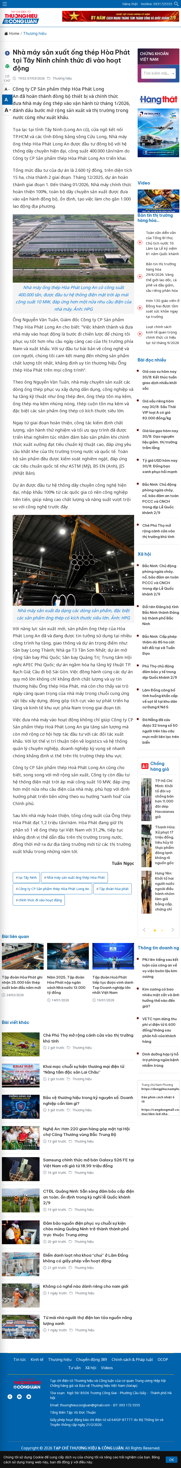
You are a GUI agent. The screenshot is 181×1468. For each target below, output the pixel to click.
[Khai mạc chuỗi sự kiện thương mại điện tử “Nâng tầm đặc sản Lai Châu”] (21, 1076)
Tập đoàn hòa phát (114, 888)
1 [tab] (154, 930)
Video (144, 183)
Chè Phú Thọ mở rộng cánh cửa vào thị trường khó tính (158, 531)
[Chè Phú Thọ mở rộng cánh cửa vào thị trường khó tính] (21, 1044)
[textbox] (158, 73)
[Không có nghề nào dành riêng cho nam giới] (21, 1295)
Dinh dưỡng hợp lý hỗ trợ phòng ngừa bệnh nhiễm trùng (160, 1060)
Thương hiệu (34, 33)
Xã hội (144, 554)
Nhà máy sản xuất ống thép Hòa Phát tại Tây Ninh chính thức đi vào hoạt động (71, 60)
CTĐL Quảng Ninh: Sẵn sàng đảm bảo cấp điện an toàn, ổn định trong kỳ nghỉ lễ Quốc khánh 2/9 (88, 1197)
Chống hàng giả (159, 766)
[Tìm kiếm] (176, 4)
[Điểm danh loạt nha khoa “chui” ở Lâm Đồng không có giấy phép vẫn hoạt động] (21, 1264)
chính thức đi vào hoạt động (40, 900)
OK (171, 1460)
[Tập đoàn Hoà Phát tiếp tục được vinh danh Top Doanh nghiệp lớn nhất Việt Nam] (113, 956)
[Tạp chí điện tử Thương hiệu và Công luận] (27, 1384)
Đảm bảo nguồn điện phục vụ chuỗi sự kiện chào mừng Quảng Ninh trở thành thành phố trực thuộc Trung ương (86, 1229)
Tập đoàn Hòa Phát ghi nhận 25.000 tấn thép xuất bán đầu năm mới (22, 982)
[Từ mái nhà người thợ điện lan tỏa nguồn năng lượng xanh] (21, 1327)
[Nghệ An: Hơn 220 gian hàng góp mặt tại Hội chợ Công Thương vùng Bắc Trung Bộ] (21, 1138)
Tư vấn (74, 1367)
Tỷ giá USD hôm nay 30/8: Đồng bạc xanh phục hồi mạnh (159, 466)
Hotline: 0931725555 (156, 4)
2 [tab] (162, 930)
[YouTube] (19, 1396)
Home (13, 33)
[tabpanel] (158, 847)
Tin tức (19, 1359)
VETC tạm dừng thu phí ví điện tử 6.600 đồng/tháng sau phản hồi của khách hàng (159, 1030)
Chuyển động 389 (91, 1359)
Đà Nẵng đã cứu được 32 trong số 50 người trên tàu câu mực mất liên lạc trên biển (160, 731)
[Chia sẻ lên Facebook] (7, 53)
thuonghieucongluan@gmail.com (85, 1405)
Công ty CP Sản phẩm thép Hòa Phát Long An (53, 888)
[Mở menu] (5, 4)
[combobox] (158, 73)
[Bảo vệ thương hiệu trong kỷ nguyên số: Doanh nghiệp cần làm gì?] (21, 1107)
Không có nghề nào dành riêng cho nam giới (85, 1286)
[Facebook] (10, 1396)
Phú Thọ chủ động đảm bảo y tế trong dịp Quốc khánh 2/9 (159, 672)
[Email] (28, 1396)
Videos (107, 1367)
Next (173, 930)
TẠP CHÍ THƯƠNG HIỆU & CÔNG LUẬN (88, 1448)
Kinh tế (37, 1359)
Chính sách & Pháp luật (132, 1359)
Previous (144, 930)
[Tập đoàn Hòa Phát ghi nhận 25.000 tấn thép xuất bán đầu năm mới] (23, 956)
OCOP (163, 1359)
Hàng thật (130, 4)
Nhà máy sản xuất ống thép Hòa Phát (76, 877)
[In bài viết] (7, 66)
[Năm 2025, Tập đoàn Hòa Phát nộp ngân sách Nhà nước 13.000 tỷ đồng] (68, 956)
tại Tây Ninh (27, 877)
